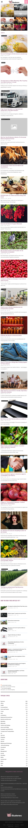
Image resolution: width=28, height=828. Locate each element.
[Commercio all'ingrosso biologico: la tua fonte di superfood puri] (14, 269)
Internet (2, 741)
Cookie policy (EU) (10, 824)
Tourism (2, 739)
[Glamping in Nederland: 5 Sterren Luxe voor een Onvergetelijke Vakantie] (14, 549)
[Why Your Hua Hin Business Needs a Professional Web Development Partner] (14, 127)
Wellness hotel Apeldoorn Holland (8, 793)
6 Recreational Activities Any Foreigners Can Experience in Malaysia (17, 664)
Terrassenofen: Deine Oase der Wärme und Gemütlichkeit (20, 21)
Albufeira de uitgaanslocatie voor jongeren (10, 776)
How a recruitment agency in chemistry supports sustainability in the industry (13, 474)
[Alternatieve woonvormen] (4, 622)
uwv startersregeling (6, 688)
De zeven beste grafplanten (7, 787)
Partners (22, 824)
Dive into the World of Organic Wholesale (20, 28)
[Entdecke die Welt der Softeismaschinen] (14, 325)
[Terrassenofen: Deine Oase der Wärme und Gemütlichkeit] (14, 155)
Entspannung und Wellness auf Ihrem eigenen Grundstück (16, 671)
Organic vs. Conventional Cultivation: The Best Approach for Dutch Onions (13, 503)
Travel (3, 540)
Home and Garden (4, 569)
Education (3, 755)
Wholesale (3, 723)
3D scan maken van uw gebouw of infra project (16, 657)
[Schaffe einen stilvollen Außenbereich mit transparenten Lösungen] (14, 297)
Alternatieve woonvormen (13, 620)
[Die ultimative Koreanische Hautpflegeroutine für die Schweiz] (14, 520)
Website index (10, 826)
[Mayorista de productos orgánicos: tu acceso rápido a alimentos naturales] (14, 435)
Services (3, 735)
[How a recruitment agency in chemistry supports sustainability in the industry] (14, 464)
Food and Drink (4, 35)
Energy (2, 753)
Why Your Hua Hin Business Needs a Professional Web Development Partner (13, 138)
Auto (2, 713)
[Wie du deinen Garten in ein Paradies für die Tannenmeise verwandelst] (14, 240)
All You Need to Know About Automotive (9, 804)
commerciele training (6, 685)
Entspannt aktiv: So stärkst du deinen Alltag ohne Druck (7, 28)
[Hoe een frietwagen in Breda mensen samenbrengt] (14, 43)
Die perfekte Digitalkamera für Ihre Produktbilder (16, 642)
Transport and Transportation (7, 731)
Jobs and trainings (5, 745)
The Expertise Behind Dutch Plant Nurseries (12, 587)
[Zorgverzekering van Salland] (4, 636)
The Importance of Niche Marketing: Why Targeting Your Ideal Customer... (7, 21)
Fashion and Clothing (5, 344)
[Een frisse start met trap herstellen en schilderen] (14, 409)
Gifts (2, 765)
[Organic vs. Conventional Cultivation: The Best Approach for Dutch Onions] (14, 492)
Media (2, 757)
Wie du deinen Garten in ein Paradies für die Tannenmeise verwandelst (12, 251)
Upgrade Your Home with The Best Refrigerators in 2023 (13, 802)
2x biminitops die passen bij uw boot (8, 795)
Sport (2, 763)
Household (3, 747)
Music (2, 761)
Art (2, 205)
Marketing (3, 62)
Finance (2, 749)
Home (4, 824)
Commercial (3, 759)
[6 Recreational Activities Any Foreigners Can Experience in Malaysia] (4, 665)
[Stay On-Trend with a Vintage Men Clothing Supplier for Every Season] (14, 352)
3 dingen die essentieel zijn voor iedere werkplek (11, 778)
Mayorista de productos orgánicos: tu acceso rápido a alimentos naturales (12, 446)
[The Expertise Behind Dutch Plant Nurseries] (14, 577)
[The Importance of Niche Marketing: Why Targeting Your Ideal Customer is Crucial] (14, 70)
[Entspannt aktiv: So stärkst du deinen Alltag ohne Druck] (14, 185)
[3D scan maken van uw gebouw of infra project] (4, 658)
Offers (3, 427)
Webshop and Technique (6, 119)
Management (4, 751)
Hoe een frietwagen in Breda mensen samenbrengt (7, 15)
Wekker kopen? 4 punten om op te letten (17, 613)
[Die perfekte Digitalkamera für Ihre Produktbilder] (4, 643)
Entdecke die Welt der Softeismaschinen (11, 335)
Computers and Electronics (7, 729)
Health (3, 372)
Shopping (3, 737)
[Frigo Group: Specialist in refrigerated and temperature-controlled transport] (14, 99)
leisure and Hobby (5, 727)
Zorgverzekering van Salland (14, 635)
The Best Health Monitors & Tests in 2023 (9, 797)
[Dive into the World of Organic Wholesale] (14, 213)
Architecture (4, 147)
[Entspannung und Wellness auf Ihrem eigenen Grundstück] (4, 672)
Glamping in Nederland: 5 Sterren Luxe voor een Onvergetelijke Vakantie (13, 559)
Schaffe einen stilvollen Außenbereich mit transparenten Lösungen (11, 308)
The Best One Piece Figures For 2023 (8, 780)
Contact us (17, 826)
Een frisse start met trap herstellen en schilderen (13, 419)
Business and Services (6, 719)
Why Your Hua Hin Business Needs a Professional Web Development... (20, 15)
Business (3, 701)
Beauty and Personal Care (6, 512)
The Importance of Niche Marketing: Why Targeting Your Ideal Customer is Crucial (14, 81)
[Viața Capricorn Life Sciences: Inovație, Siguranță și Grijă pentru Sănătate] (14, 380)
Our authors (17, 824)
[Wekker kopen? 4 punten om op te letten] (4, 615)
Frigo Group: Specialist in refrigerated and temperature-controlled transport (20, 7)
